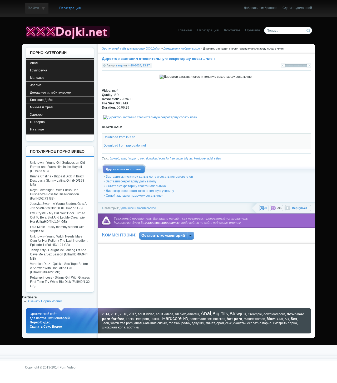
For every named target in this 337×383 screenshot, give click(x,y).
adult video (214, 158)
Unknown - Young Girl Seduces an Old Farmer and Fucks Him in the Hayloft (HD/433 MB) (57, 167)
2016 (123, 314)
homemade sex (201, 319)
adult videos (164, 314)
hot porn (133, 158)
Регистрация (70, 8)
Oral (280, 319)
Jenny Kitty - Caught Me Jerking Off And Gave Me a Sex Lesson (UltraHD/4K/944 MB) (59, 254)
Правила (252, 30)
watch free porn (122, 323)
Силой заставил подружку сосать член (134, 195)
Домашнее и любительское (138, 208)
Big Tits (220, 313)
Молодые (37, 78)
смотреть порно (285, 323)
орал (220, 323)
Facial (130, 319)
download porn (274, 314)
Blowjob (238, 313)
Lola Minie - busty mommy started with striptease (57, 229)
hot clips (219, 319)
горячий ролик (179, 323)
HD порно (37, 122)
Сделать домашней (297, 8)
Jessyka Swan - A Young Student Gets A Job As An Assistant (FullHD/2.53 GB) (58, 206)
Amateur (193, 314)
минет (210, 323)
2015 (114, 314)
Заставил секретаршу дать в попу (131, 181)
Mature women (254, 319)
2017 (132, 314)
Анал (34, 63)
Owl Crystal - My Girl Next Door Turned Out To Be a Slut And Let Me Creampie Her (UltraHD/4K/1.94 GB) (57, 217)
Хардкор (36, 115)
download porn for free (160, 158)
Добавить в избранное (260, 8)
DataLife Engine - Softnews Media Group (70, 32)
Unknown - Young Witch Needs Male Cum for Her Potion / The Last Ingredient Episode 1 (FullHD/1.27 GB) (58, 241)
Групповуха (38, 70)
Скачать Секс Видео (46, 326)
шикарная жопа (113, 327)
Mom (271, 319)
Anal (206, 313)
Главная (185, 30)
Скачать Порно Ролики (45, 301)
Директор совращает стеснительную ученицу (140, 191)
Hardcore (172, 318)
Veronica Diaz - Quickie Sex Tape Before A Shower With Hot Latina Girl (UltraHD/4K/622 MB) (59, 268)
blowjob (114, 158)
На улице (37, 129)
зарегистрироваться (163, 223)
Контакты (232, 30)
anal (123, 158)
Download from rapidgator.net (124, 145)
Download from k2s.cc (119, 137)
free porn (142, 319)
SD (287, 319)
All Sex (180, 314)
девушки (198, 323)
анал (138, 323)
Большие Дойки (41, 100)
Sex (294, 319)
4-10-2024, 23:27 (139, 65)
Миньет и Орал (41, 107)
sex (142, 158)
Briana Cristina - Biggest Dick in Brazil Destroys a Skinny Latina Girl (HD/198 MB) (57, 180)
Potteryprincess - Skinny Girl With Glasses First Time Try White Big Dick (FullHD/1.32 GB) (60, 282)
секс (228, 323)
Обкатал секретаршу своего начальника (136, 186)
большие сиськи (155, 323)
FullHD (156, 319)
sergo (119, 65)
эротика (133, 327)
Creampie (255, 314)
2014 (105, 314)
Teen (105, 323)
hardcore (200, 158)
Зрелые (36, 85)
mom (179, 158)
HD (185, 319)
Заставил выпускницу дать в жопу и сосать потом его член (149, 176)
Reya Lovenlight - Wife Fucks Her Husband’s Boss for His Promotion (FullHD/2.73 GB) (54, 194)
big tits (188, 158)
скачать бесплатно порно (252, 323)
